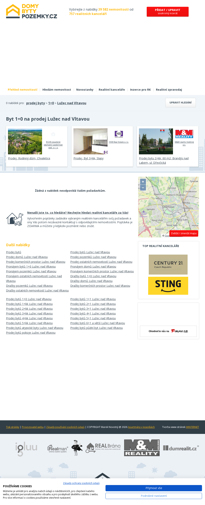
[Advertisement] (102, 55)
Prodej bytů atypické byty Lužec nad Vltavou (34, 328)
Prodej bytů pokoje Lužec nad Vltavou (30, 332)
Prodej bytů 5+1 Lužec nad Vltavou (93, 318)
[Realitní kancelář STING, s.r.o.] (168, 286)
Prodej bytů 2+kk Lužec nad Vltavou (29, 309)
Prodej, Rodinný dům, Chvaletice (29, 158)
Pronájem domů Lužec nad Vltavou (93, 266)
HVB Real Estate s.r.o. (119, 142)
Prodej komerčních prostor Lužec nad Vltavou (35, 262)
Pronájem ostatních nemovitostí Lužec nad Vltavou (34, 278)
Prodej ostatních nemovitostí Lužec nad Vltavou (101, 262)
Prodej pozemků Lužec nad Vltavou (93, 257)
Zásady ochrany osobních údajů (81, 483)
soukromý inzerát (167, 11)
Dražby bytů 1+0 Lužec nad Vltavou (93, 276)
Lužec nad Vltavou (71, 103)
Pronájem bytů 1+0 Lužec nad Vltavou (31, 266)
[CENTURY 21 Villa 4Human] (168, 266)
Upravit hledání (181, 102)
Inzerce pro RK (140, 89)
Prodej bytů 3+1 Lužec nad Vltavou (93, 309)
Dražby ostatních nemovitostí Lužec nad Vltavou (37, 290)
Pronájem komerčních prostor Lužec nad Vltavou (102, 271)
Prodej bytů (13, 252)
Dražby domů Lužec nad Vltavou (91, 281)
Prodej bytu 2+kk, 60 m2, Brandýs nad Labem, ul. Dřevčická (164, 160)
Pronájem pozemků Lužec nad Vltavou (31, 271)
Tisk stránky (12, 427)
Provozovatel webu (33, 427)
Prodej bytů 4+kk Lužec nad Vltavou (29, 318)
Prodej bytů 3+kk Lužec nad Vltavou (29, 313)
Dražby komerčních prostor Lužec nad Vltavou (100, 286)
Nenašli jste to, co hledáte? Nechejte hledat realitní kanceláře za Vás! (77, 212)
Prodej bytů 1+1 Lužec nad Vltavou (93, 299)
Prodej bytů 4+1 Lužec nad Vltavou (93, 313)
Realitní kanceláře (112, 89)
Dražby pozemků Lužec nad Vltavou (29, 286)
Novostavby (84, 89)
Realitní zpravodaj (169, 89)
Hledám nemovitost (56, 89)
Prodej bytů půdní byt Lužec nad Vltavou (96, 328)
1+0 (51, 103)
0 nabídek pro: (15, 103)
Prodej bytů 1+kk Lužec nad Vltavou (29, 304)
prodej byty (35, 103)
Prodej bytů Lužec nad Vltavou (90, 252)
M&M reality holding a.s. (184, 143)
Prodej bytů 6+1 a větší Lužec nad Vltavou (97, 323)
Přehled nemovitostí (22, 89)
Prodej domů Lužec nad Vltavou (27, 257)
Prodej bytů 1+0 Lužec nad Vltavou (28, 299)
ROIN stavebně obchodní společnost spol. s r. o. (53, 145)
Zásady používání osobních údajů (65, 427)
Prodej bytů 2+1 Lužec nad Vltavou (93, 304)
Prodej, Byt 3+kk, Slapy (88, 158)
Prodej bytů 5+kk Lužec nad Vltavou (29, 323)
